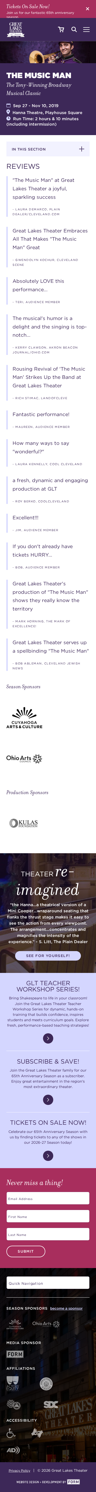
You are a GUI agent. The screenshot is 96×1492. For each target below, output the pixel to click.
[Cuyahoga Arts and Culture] (48, 718)
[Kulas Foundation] (48, 824)
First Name (16, 1215)
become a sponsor (66, 1308)
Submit (26, 1251)
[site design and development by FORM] (48, 1482)
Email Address (19, 1197)
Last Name (16, 1233)
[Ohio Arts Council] (48, 759)
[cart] (61, 30)
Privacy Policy (19, 1470)
